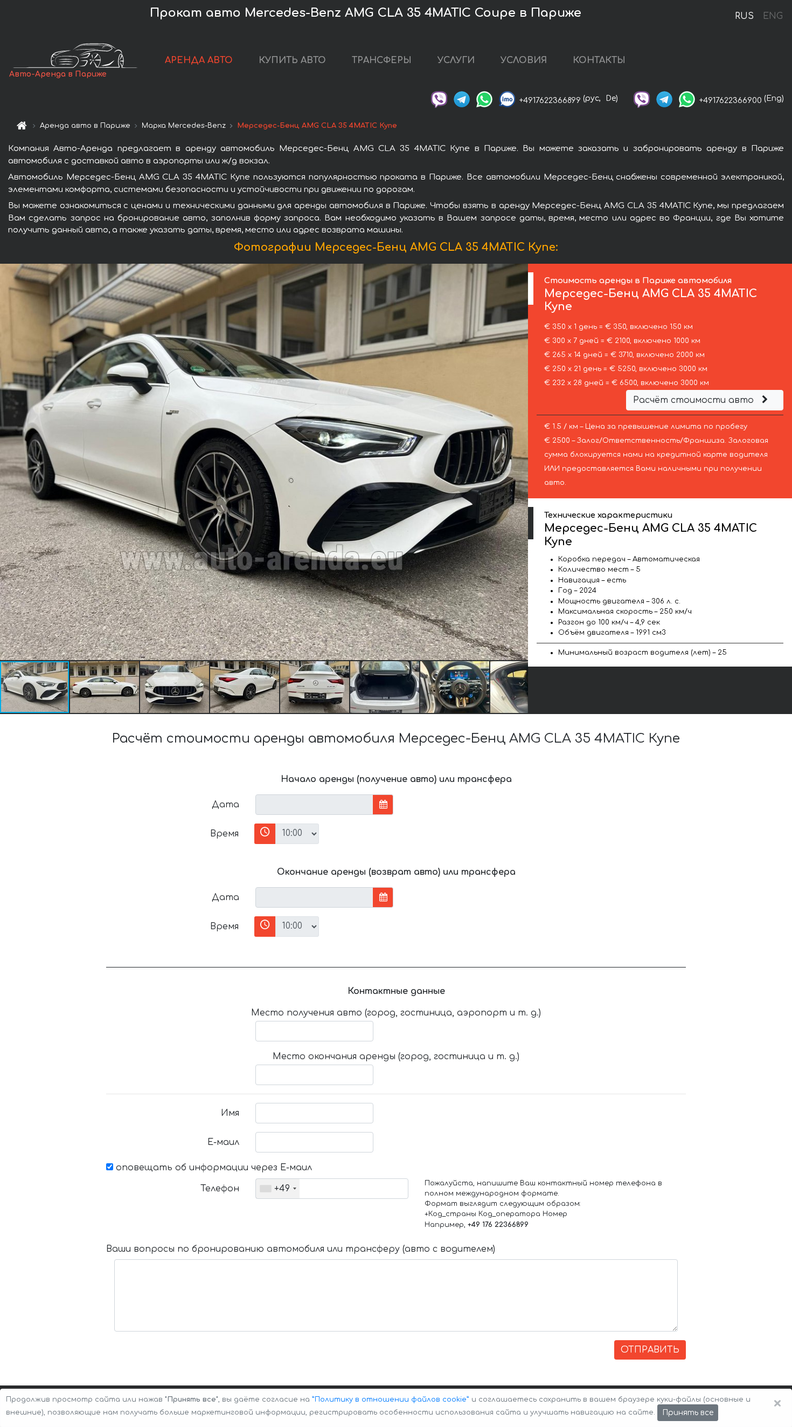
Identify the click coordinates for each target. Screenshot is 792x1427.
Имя (230, 1113)
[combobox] (278, 1188)
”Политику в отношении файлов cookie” (390, 1399)
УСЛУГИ (456, 60)
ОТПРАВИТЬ (650, 1350)
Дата (225, 804)
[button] (105, 687)
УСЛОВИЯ (524, 60)
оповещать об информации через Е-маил (212, 1167)
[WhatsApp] (484, 98)
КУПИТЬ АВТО (292, 60)
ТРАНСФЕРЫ (382, 60)
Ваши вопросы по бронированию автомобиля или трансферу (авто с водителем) (300, 1249)
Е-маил (223, 1142)
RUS (744, 16)
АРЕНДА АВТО (199, 60)
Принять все (687, 1413)
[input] (314, 804)
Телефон (219, 1188)
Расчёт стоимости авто (694, 400)
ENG (772, 16)
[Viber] (439, 98)
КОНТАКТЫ (599, 60)
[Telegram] (461, 98)
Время (224, 834)
